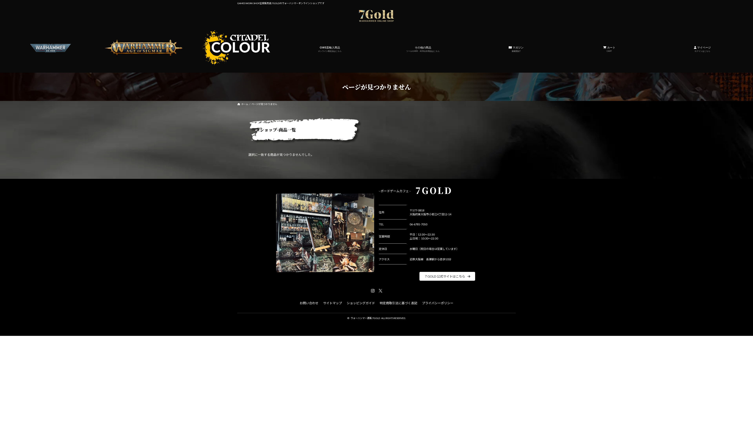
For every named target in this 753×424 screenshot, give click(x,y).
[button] (447, 276)
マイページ (703, 49)
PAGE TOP (733, 407)
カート (610, 49)
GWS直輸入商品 (330, 49)
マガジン (518, 49)
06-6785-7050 (418, 224)
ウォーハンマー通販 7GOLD (365, 318)
